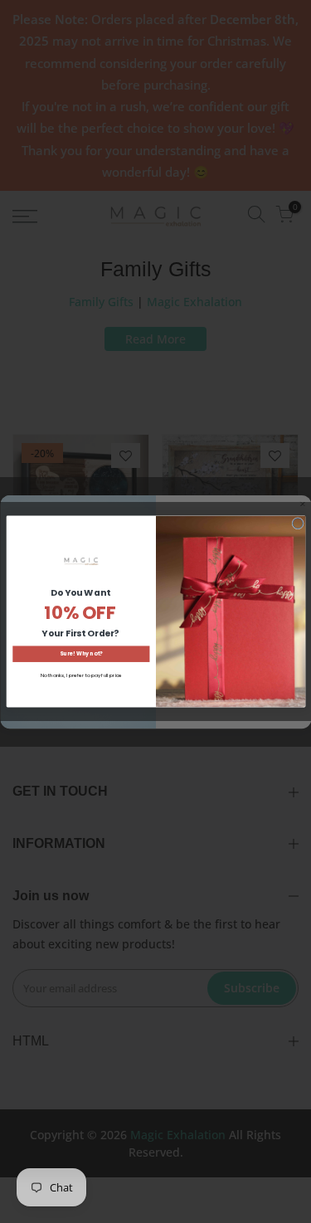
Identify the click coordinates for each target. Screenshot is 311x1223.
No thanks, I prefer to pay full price (80, 675)
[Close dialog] (297, 523)
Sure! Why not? (81, 654)
